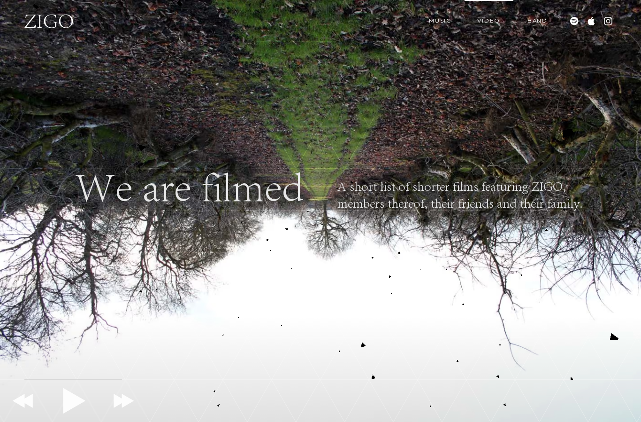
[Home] (48, 21)
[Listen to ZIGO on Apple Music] (591, 21)
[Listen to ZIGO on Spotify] (574, 21)
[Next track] (122, 401)
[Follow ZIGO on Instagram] (608, 21)
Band (537, 20)
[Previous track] (24, 401)
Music (440, 20)
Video (488, 20)
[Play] (73, 401)
